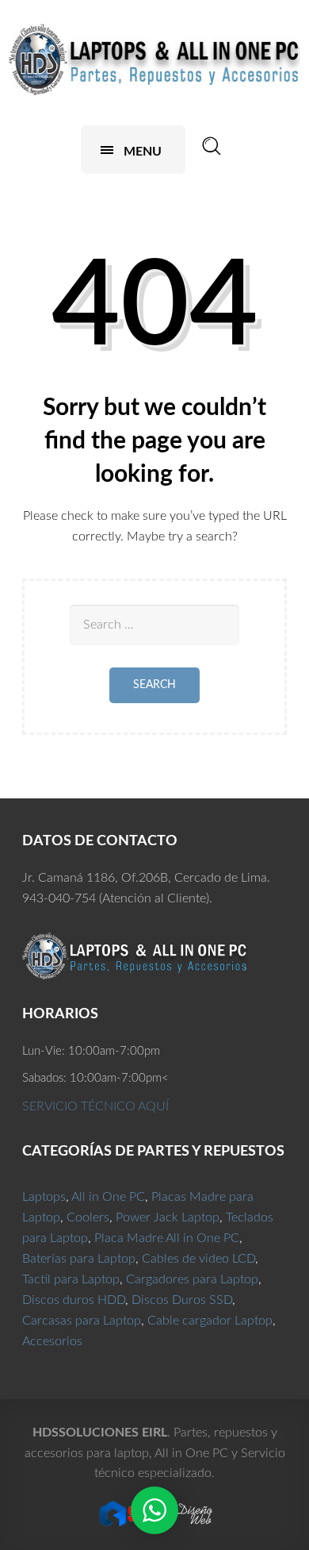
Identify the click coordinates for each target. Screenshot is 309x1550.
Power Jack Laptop (167, 1217)
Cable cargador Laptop (210, 1320)
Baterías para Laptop (78, 1258)
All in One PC (108, 1196)
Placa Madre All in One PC (166, 1238)
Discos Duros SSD (182, 1300)
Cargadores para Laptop (192, 1279)
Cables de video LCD (198, 1258)
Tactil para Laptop (71, 1279)
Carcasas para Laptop (81, 1320)
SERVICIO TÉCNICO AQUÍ (95, 1106)
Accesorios (52, 1341)
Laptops (44, 1196)
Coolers (88, 1217)
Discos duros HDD (73, 1300)
